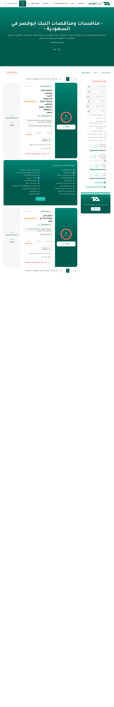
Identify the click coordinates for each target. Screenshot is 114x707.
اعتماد (67, 127)
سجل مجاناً (40, 199)
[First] (75, 79)
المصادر (36, 3)
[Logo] (99, 3)
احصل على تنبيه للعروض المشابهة (36, 153)
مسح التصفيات (97, 81)
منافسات (81, 3)
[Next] (64, 79)
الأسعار (45, 3)
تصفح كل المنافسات (57, 42)
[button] (59, 3)
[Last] (60, 79)
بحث (72, 3)
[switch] (105, 115)
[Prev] (71, 79)
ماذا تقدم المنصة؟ (60, 3)
